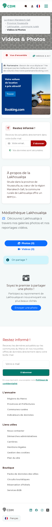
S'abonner (38, 143)
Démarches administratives (22, 436)
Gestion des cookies (18, 452)
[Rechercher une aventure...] (26, 6)
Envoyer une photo (26, 307)
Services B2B (14, 490)
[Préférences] (38, 6)
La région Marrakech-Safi (17, 20)
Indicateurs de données (20, 415)
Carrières (12, 441)
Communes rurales (17, 409)
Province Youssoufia (17, 23)
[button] (32, 6)
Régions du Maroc (17, 398)
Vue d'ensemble (18, 55)
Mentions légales (16, 447)
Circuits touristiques (18, 479)
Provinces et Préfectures (21, 404)
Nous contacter (15, 431)
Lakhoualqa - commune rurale (23, 26)
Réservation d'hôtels (18, 484)
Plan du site (13, 458)
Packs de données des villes (22, 474)
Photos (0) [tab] (28, 243)
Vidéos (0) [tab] (28, 249)
